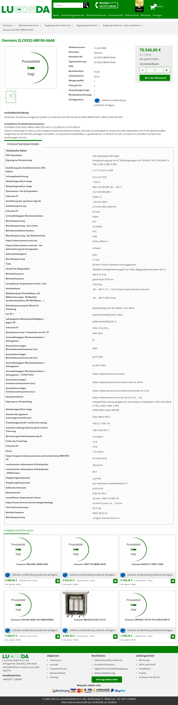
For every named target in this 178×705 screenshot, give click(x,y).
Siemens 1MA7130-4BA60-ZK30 (90, 564)
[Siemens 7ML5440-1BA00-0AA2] (18, 548)
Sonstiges (157, 15)
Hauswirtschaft (115, 15)
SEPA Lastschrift (147, 664)
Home (56, 15)
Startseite (7, 25)
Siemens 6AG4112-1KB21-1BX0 (147, 564)
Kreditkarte (145, 668)
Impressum (56, 660)
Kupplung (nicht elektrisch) (57, 25)
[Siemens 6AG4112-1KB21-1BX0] (133, 548)
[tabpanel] (89, 336)
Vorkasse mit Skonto (149, 677)
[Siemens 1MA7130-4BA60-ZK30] (76, 548)
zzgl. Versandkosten (149, 63)
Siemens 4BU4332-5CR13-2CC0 (90, 619)
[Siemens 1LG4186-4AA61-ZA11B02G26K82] (18, 604)
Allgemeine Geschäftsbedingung (110, 668)
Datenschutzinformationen (108, 660)
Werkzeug (146, 15)
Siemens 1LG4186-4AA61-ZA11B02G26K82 (32, 619)
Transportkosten (58, 668)
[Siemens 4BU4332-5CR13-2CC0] (76, 604)
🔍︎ (86, 5)
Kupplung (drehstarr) (87, 25)
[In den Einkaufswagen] (57, 581)
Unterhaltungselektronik (72, 15)
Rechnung (144, 660)
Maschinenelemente (96, 15)
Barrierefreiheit (57, 673)
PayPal (142, 673)
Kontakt (104, 3)
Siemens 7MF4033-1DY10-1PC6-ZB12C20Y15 (147, 619)
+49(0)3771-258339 (12, 679)
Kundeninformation (104, 664)
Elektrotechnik (132, 15)
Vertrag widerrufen (107, 679)
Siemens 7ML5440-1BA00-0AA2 (32, 564)
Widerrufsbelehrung (104, 673)
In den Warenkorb (157, 77)
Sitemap (54, 677)
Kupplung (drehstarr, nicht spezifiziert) (121, 25)
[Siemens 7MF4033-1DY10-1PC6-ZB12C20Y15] (133, 604)
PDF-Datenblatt (100, 156)
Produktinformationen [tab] (23, 144)
